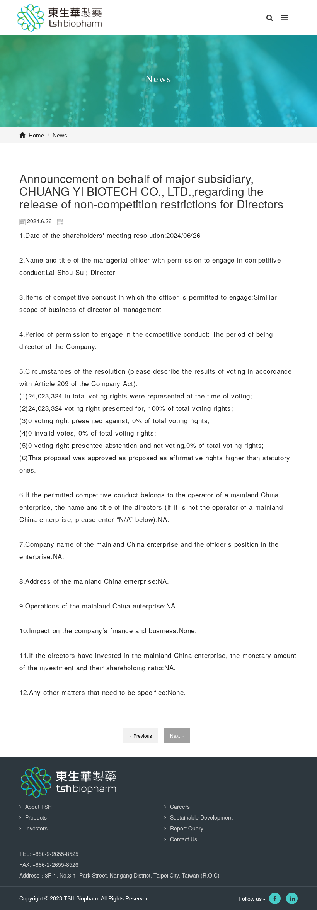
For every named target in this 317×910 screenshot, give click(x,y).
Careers (180, 806)
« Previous (140, 735)
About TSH (38, 806)
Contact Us (183, 839)
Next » (177, 735)
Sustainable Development (201, 817)
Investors (36, 828)
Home (35, 135)
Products (36, 817)
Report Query (186, 828)
